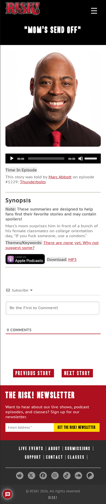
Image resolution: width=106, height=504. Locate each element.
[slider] (91, 158)
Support (33, 457)
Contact (54, 457)
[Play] (11, 158)
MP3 (72, 259)
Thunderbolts (33, 181)
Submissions (78, 448)
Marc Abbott (60, 176)
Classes (76, 457)
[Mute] (80, 158)
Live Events (31, 448)
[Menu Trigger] (94, 10)
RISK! (53, 498)
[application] (53, 158)
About (54, 448)
